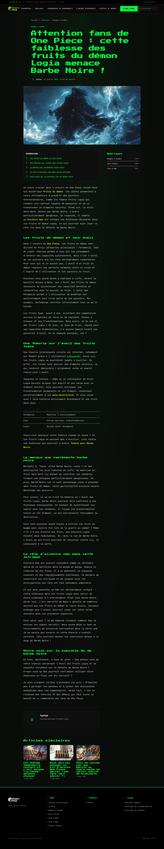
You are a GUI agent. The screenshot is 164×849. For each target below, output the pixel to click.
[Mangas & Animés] (60, 8)
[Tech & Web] (108, 8)
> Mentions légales (132, 802)
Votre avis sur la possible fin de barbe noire (51, 176)
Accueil (34, 20)
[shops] (26, 8)
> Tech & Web (52, 822)
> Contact (89, 802)
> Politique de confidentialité (137, 806)
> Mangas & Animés (54, 810)
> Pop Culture (52, 814)
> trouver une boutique (57, 802)
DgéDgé (39, 79)
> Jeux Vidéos (52, 818)
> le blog (50, 806)
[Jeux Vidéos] (86, 8)
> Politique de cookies (133, 810)
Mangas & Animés (60, 20)
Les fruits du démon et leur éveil (46, 158)
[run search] (150, 2)
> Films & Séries (54, 826)
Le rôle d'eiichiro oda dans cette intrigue (50, 172)
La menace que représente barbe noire (47, 167)
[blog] (39, 8)
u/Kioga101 (73, 356)
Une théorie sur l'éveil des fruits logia (49, 163)
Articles (45, 20)
